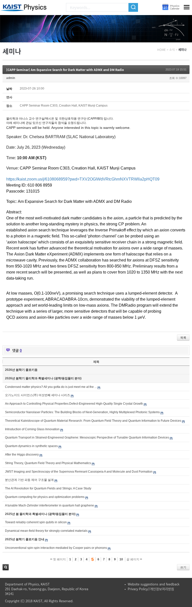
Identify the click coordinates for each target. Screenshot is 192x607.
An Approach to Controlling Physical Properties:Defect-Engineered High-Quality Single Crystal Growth (74, 403)
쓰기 (183, 567)
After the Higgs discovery (22, 454)
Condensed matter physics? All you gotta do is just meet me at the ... (51, 387)
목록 (183, 337)
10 (121, 559)
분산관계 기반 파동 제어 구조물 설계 (29, 480)
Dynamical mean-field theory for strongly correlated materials (46, 531)
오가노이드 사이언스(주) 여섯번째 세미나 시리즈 (37, 395)
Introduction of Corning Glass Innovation (32, 429)
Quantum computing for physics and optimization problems (44, 497)
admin (10, 78)
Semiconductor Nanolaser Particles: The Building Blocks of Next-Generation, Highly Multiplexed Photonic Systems (82, 412)
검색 (5, 567)
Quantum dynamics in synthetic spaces (31, 446)
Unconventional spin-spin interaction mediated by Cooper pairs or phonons (56, 548)
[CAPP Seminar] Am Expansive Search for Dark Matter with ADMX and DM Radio (65, 69)
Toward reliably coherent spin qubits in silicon (36, 522)
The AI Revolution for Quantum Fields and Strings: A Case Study (48, 488)
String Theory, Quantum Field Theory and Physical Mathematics (48, 463)
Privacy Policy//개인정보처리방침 (151, 588)
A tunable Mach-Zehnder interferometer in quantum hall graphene (49, 505)
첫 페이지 (59, 559)
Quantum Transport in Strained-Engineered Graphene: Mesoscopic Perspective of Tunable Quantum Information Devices (87, 437)
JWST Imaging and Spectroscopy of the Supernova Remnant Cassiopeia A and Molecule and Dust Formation (78, 471)
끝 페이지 (133, 559)
